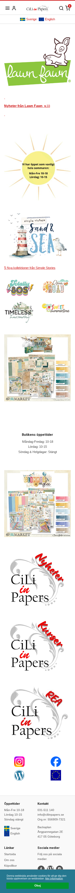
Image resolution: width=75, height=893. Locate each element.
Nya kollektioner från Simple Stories (29, 268)
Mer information (54, 878)
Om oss (9, 860)
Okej (37, 885)
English (50, 19)
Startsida (10, 854)
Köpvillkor (10, 865)
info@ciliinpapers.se (51, 814)
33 (27, 106)
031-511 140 (46, 810)
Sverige (31, 19)
